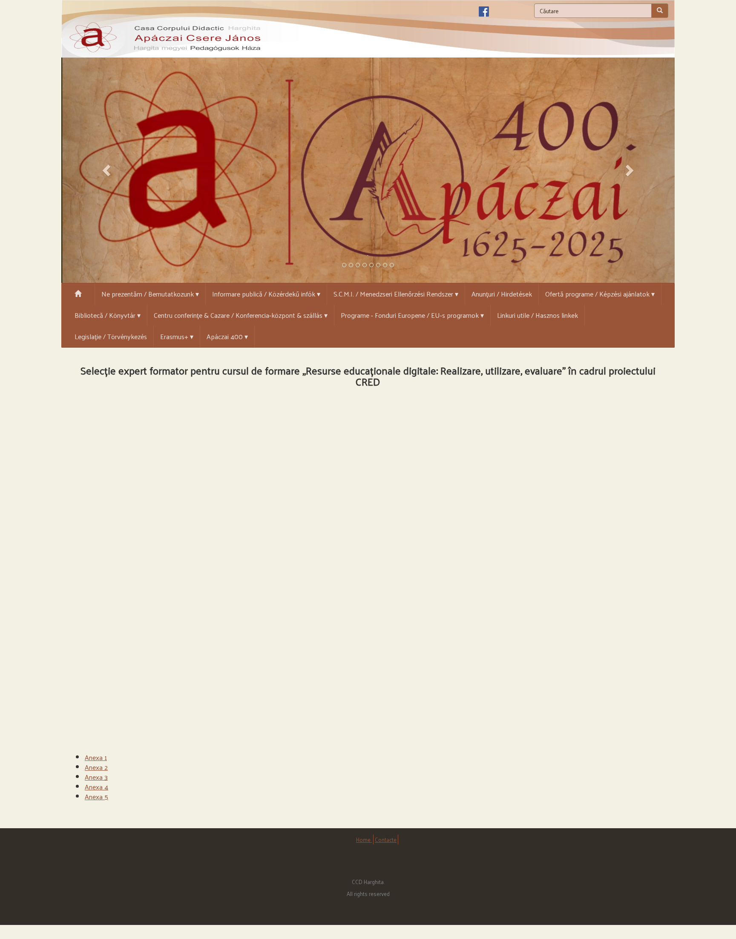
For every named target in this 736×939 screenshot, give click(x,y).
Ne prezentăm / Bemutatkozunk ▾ (150, 294)
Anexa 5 (96, 796)
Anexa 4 (96, 787)
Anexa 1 (96, 757)
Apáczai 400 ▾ (227, 336)
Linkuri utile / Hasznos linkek (537, 315)
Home (364, 839)
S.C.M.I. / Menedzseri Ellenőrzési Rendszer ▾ (396, 294)
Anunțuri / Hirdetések (502, 294)
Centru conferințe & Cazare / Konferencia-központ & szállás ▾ (241, 315)
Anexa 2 (96, 767)
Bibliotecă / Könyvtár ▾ (108, 315)
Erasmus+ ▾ (176, 336)
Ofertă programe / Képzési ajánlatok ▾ (600, 294)
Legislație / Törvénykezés (111, 336)
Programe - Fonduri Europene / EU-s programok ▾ (412, 315)
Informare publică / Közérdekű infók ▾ (266, 294)
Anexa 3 (96, 777)
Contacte (386, 839)
